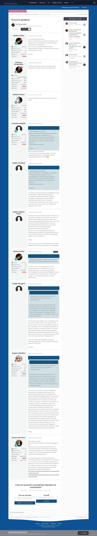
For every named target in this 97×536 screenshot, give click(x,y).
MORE (66, 2)
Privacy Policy (45, 523)
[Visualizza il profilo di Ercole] (66, 43)
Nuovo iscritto (73, 23)
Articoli (42, 2)
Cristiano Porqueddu (18, 63)
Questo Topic (87, 2)
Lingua (37, 523)
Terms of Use (42, 534)
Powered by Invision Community (48, 527)
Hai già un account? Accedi (70, 7)
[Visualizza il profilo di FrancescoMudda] (19, 129)
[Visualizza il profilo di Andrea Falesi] (13, 25)
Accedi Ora (46, 501)
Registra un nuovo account (24, 503)
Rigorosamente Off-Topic (34, 26)
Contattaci (53, 523)
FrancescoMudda (18, 123)
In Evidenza (33, 2)
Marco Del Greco (18, 438)
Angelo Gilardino (18, 353)
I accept (84, 533)
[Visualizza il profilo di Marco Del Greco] (19, 443)
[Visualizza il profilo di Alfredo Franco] (19, 100)
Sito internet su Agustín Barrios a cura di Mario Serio (75, 63)
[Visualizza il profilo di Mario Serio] (66, 62)
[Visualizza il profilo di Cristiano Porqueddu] (19, 69)
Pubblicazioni (57, 2)
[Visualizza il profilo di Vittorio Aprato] (66, 55)
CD (49, 2)
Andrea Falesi (18, 35)
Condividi (16, 29)
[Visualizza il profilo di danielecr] (66, 23)
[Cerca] (94, 2)
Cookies (59, 523)
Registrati (84, 7)
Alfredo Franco (19, 94)
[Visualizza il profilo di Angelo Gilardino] (19, 358)
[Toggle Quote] (30, 128)
